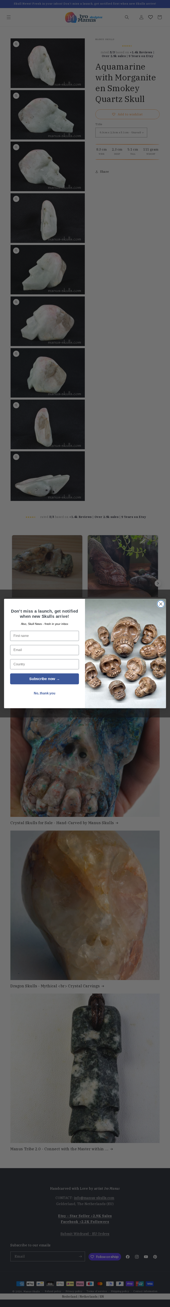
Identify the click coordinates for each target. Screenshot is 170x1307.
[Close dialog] (160, 603)
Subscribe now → (44, 679)
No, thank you (44, 693)
